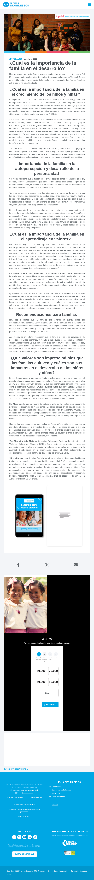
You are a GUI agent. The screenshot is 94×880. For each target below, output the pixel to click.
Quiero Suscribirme (24, 854)
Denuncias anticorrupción (58, 871)
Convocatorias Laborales (61, 790)
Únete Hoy (56, 793)
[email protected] (27, 793)
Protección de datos (79, 871)
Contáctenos (56, 787)
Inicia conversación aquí (29, 790)
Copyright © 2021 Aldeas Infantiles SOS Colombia (26, 871)
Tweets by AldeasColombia (16, 769)
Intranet (55, 805)
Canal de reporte (58, 796)
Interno (9, 874)
